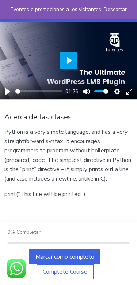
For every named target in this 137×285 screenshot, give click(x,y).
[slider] (38, 91)
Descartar (115, 9)
